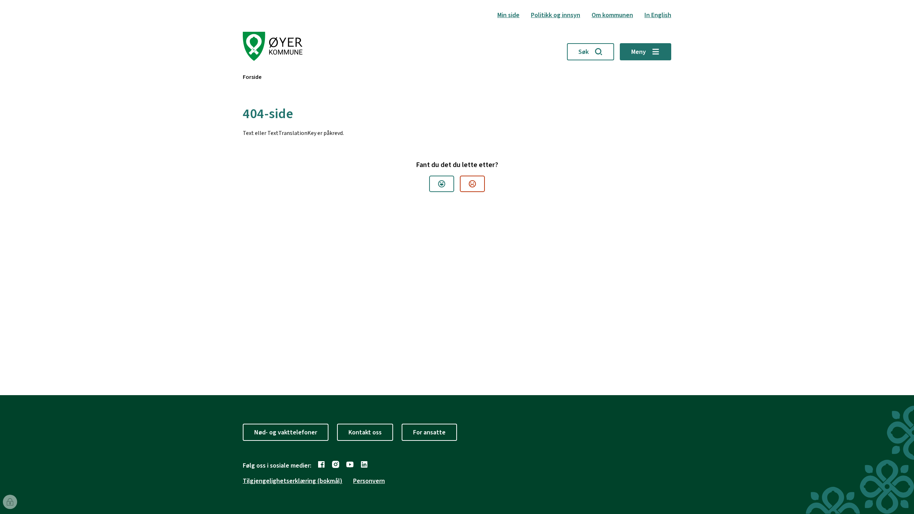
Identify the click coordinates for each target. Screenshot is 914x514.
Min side (508, 15)
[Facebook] (321, 464)
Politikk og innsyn (555, 15)
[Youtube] (350, 464)
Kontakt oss (365, 432)
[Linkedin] (364, 464)
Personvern (369, 481)
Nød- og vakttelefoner (285, 432)
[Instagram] (335, 464)
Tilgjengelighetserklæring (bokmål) (292, 481)
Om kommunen (612, 15)
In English (657, 15)
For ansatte (429, 432)
